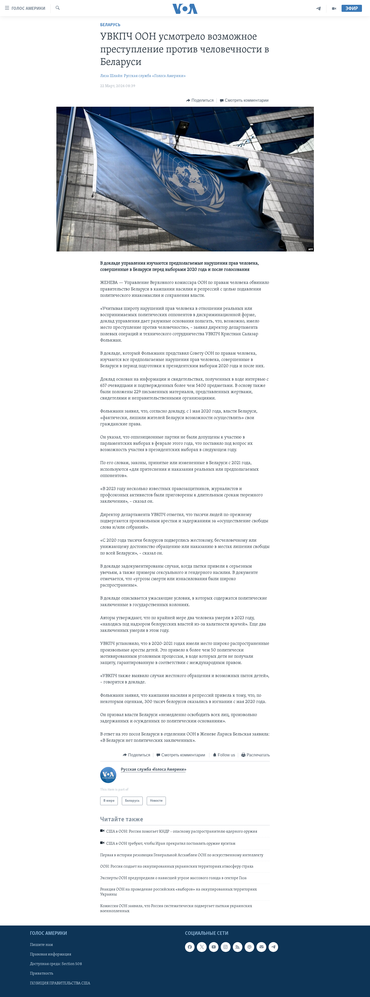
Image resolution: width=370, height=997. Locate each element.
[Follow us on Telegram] (273, 947)
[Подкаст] (249, 947)
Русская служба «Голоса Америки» (155, 76)
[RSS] (237, 947)
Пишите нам (41, 945)
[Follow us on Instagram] (225, 947)
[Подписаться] (261, 947)
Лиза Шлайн (111, 76)
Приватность (41, 974)
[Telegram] (318, 9)
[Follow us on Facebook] (190, 947)
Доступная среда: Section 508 (56, 964)
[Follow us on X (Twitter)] (201, 947)
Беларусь (110, 25)
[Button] (200, 100)
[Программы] (334, 9)
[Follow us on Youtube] (213, 947)
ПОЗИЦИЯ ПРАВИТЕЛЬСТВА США (60, 983)
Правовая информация (50, 954)
